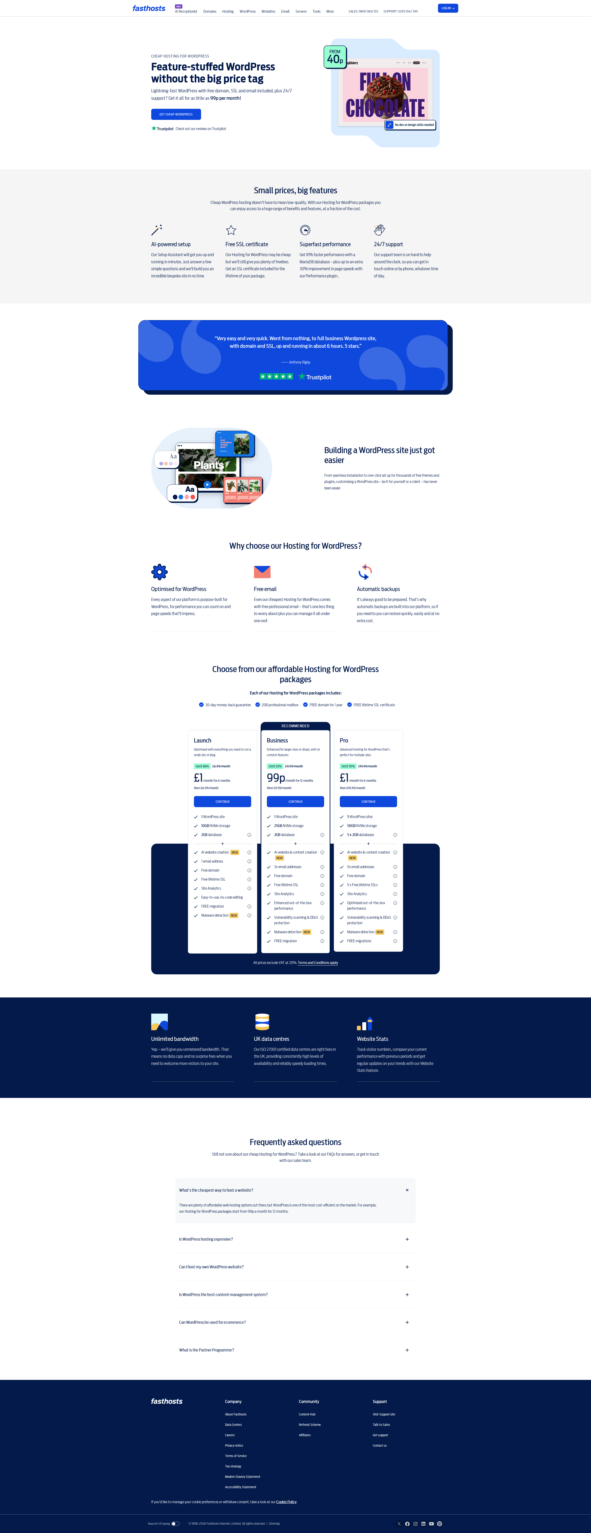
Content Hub (307, 1414)
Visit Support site (384, 1414)
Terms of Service (236, 1456)
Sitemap (274, 1523)
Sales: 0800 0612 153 (363, 11)
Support (380, 1401)
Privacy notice (234, 1445)
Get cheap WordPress (176, 114)
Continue (223, 801)
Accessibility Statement (240, 1487)
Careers (230, 1435)
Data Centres (233, 1424)
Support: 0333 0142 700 (400, 11)
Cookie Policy (286, 1502)
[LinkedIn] (423, 1523)
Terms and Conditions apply (318, 962)
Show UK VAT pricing (159, 1524)
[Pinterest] (439, 1523)
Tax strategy (233, 1466)
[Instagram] (415, 1523)
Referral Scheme (310, 1424)
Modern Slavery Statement (242, 1476)
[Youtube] (431, 1523)
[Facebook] (407, 1523)
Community (309, 1401)
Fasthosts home (149, 8)
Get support (380, 1435)
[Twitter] (399, 1523)
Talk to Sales (381, 1424)
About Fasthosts (236, 1414)
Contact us (380, 1445)
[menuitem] (186, 8)
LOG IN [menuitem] (446, 8)
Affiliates (305, 1435)
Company (233, 1401)
